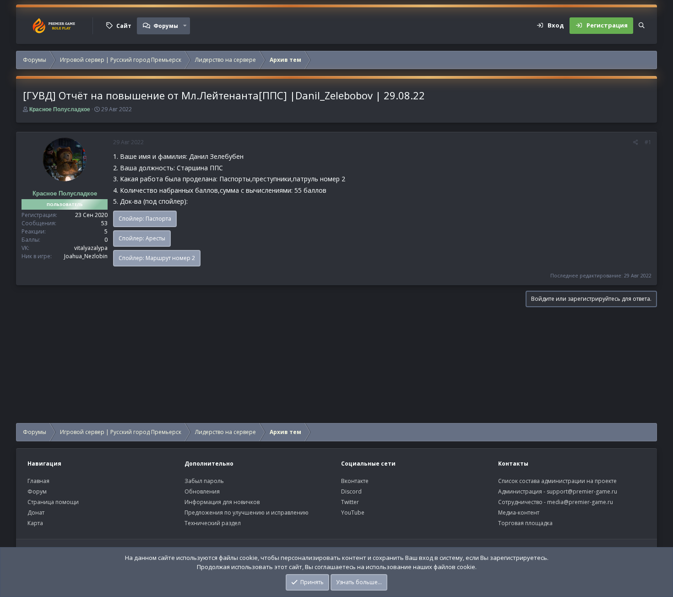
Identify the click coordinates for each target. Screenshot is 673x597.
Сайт (123, 26)
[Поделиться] (635, 142)
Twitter (350, 502)
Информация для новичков (222, 502)
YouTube (352, 512)
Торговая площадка (525, 523)
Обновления (202, 491)
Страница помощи (53, 502)
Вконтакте (355, 481)
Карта (35, 523)
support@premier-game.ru (582, 491)
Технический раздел (213, 523)
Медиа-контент (518, 512)
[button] (185, 25)
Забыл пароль (204, 481)
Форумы (165, 26)
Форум (37, 491)
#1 (648, 142)
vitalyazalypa (91, 248)
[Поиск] (641, 25)
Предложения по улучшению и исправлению (247, 512)
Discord (351, 491)
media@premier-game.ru (580, 502)
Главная (38, 481)
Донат (35, 512)
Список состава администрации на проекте (557, 481)
